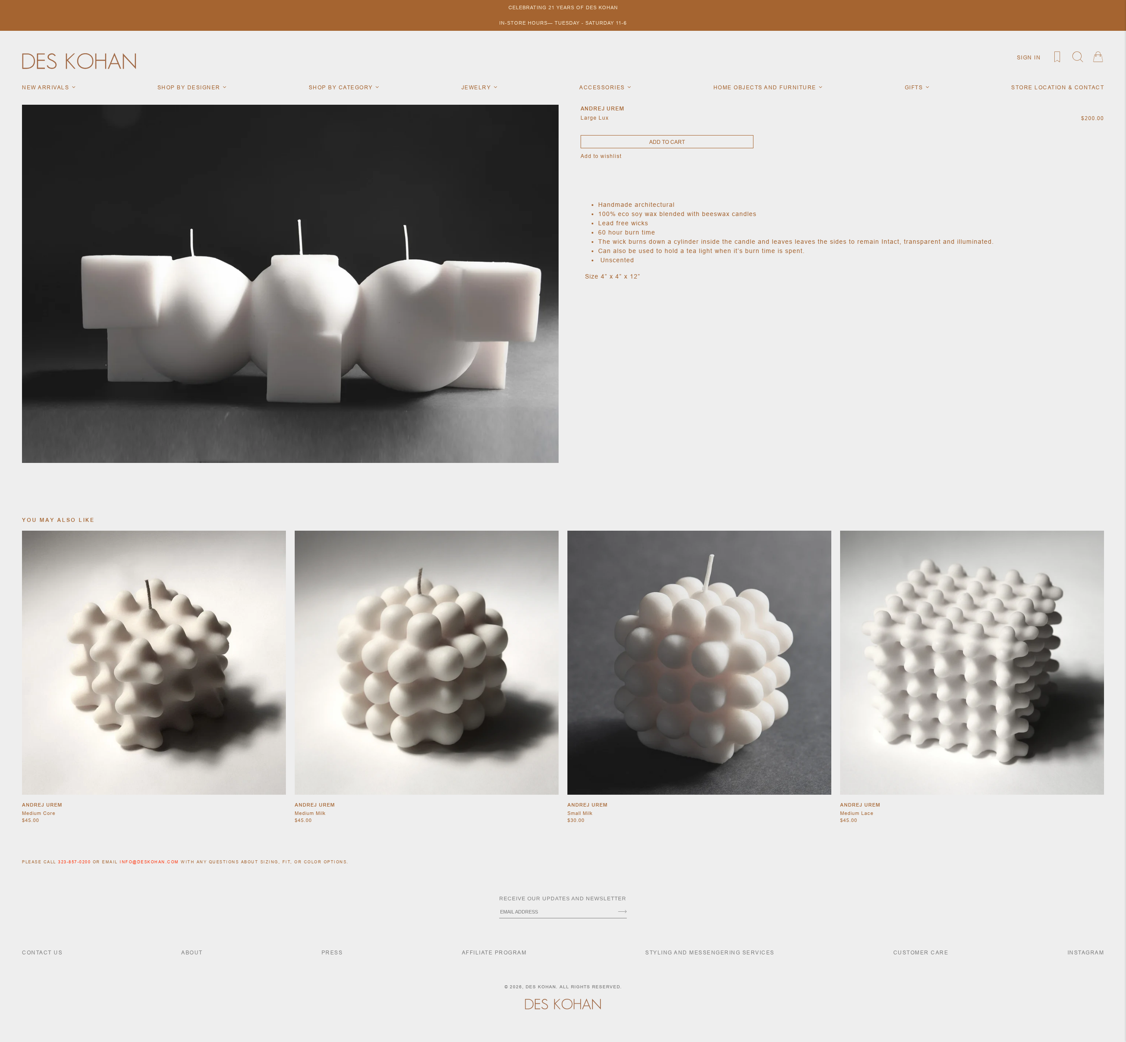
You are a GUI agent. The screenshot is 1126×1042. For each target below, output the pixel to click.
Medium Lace (857, 813)
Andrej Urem (42, 805)
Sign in (1029, 57)
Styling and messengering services (710, 952)
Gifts (915, 87)
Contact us (42, 952)
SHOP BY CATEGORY (342, 87)
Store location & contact (1057, 87)
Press (332, 952)
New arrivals (46, 87)
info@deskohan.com (149, 862)
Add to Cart (667, 142)
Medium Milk (310, 813)
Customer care (921, 952)
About (192, 952)
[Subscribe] (622, 912)
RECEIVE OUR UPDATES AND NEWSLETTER (562, 898)
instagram (1086, 952)
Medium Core (38, 813)
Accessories (603, 87)
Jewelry (477, 87)
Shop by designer (190, 87)
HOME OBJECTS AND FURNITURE (766, 87)
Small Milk (580, 813)
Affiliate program (494, 952)
